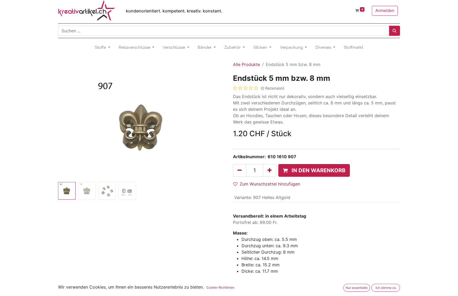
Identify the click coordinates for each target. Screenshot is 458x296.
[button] (70, 127)
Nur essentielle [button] (357, 288)
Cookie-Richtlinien (220, 287)
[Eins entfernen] (239, 170)
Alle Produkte (246, 64)
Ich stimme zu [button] (386, 288)
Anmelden (384, 10)
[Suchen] (394, 31)
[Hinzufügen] (269, 170)
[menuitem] (353, 47)
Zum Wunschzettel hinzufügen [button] (270, 184)
